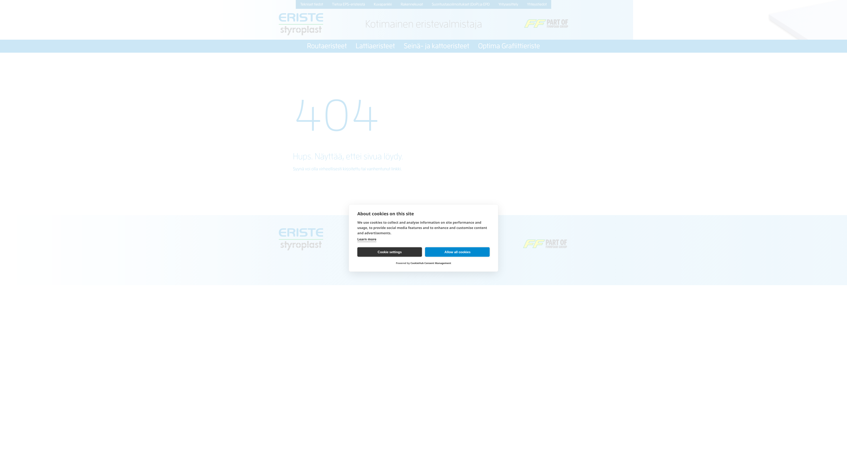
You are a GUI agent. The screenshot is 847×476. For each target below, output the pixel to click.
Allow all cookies (457, 252)
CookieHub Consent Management (430, 263)
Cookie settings (390, 252)
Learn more (366, 239)
